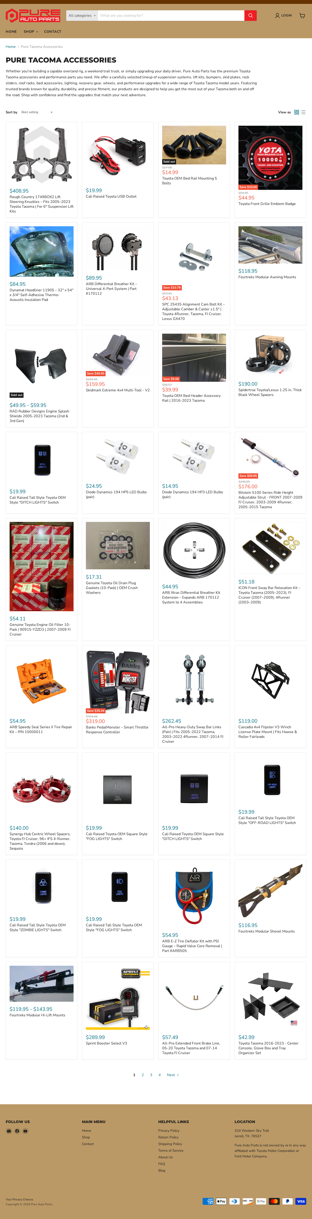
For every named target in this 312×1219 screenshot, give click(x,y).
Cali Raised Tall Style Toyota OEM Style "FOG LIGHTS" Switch (114, 928)
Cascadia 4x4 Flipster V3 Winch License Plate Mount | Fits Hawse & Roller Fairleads (267, 732)
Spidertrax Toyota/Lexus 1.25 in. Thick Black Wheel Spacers (270, 392)
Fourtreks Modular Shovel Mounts (266, 931)
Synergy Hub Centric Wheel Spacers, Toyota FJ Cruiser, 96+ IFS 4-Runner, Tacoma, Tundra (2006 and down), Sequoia (40, 841)
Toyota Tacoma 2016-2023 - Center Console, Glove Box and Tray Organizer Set (268, 1048)
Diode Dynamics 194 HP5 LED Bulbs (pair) (116, 494)
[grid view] (296, 112)
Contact (52, 31)
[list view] (303, 112)
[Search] (250, 15)
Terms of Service (170, 1150)
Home (11, 31)
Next (171, 1074)
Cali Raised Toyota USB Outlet (111, 196)
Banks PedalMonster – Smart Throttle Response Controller (117, 730)
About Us (165, 1157)
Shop (29, 31)
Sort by (11, 112)
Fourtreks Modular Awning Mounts (267, 277)
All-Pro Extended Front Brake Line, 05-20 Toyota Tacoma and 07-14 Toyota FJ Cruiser (191, 1048)
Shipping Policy (170, 1144)
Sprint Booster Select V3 (106, 1043)
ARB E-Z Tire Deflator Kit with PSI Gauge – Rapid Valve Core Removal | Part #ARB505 (192, 946)
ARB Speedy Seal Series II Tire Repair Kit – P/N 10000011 (41, 729)
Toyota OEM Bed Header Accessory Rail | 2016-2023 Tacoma (191, 398)
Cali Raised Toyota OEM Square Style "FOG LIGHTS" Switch (117, 836)
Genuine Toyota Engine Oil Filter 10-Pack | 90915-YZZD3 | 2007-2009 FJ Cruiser (40, 629)
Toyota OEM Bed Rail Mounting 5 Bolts (189, 181)
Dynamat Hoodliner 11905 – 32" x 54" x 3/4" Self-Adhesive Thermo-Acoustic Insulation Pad (41, 295)
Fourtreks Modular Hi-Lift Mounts (37, 1015)
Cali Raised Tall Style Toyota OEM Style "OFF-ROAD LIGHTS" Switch (267, 820)
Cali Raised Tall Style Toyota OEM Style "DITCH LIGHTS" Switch (38, 500)
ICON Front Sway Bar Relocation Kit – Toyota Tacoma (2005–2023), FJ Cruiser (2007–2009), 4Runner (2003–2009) (269, 595)
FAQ (161, 1164)
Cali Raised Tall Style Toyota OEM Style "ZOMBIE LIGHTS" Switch (38, 928)
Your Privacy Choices (19, 1199)
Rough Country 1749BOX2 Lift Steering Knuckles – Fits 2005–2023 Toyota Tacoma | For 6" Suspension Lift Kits (42, 204)
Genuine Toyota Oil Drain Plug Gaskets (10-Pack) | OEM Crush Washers (112, 588)
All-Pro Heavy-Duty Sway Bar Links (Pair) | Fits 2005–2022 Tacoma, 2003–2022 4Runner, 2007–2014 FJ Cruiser (192, 734)
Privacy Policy (169, 1130)
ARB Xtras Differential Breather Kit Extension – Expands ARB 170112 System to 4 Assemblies (191, 597)
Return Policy (168, 1137)
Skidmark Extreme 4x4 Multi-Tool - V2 (118, 390)
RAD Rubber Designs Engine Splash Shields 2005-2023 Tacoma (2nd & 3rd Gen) (39, 416)
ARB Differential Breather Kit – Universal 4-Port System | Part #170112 (111, 288)
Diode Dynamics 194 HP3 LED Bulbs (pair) (192, 494)
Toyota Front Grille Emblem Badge (267, 203)
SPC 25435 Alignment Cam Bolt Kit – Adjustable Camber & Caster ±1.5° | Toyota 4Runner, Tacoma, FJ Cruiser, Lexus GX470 (193, 311)
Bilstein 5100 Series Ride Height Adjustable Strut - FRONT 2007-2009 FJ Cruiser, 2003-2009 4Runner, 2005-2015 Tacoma (270, 500)
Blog (161, 1170)
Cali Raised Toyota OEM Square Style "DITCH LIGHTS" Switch (193, 836)
